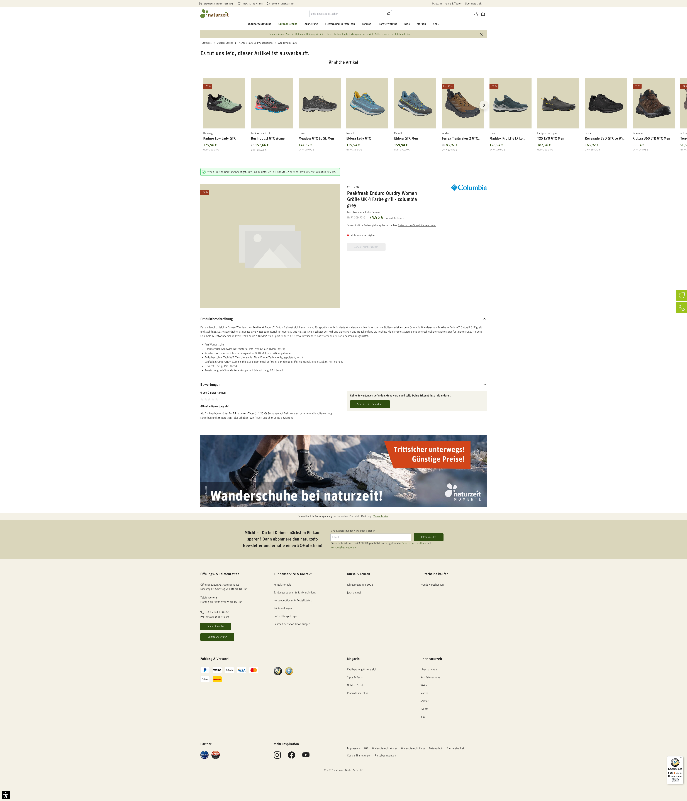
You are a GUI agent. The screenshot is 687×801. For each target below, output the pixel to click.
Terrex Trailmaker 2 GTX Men (460, 139)
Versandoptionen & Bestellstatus (293, 600)
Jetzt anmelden (428, 537)
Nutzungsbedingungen (343, 547)
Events (424, 708)
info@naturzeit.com (323, 172)
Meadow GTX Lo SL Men (316, 138)
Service (424, 701)
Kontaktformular (216, 626)
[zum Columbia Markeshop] (469, 187)
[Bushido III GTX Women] (272, 103)
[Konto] (475, 13)
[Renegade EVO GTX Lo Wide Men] (606, 103)
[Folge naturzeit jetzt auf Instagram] (277, 757)
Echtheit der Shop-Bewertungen (292, 624)
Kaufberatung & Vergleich (361, 669)
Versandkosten (380, 516)
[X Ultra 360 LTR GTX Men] (653, 103)
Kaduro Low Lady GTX (219, 138)
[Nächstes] (483, 105)
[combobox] (347, 13)
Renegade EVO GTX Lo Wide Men (606, 139)
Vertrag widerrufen (217, 637)
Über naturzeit (473, 3)
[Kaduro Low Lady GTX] (224, 103)
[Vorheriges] (203, 105)
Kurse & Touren (453, 3)
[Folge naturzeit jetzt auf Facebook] (291, 757)
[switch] (675, 780)
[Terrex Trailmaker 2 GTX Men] (463, 103)
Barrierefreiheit (456, 748)
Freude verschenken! (432, 584)
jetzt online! (354, 592)
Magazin (437, 3)
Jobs (422, 716)
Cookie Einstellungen (359, 755)
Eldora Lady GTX (358, 138)
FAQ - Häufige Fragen (286, 616)
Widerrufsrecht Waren (385, 748)
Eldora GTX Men (406, 138)
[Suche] (388, 13)
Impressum (353, 748)
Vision (424, 685)
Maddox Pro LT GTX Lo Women (506, 139)
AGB (366, 748)
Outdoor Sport (355, 685)
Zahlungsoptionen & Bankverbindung (295, 592)
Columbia (353, 187)
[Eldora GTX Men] (415, 103)
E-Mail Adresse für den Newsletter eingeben (352, 531)
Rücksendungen (283, 608)
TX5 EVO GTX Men (550, 138)
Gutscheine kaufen (434, 574)
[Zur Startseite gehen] (214, 13)
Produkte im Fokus (357, 693)
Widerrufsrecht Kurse (413, 748)
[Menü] (681, 758)
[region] (343, 109)
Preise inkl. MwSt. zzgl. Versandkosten (417, 225)
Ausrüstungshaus (430, 677)
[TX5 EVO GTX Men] (558, 103)
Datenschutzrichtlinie (413, 543)
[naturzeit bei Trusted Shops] (278, 670)
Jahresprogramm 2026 (360, 584)
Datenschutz (436, 748)
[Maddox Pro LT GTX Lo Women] (510, 103)
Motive (424, 693)
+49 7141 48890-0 (218, 612)
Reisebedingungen (385, 755)
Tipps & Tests (355, 677)
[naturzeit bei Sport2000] (215, 754)
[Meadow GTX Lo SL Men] (319, 103)
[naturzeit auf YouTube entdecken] (306, 757)
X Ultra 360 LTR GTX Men (651, 138)
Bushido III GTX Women (268, 138)
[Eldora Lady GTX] (367, 103)
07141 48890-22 (278, 172)
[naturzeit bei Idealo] (204, 754)
